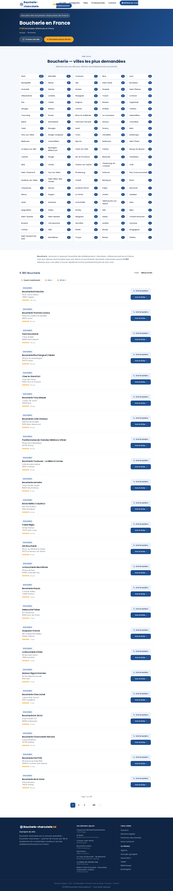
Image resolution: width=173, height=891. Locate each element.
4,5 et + (63, 280)
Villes (85, 3)
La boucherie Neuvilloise (35, 567)
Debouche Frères (31, 609)
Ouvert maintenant (32, 280)
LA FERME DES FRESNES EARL (87, 862)
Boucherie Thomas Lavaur (36, 312)
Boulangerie (126, 869)
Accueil (62, 3)
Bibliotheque (126, 865)
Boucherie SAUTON (32, 757)
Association (126, 858)
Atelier (123, 862)
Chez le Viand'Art (31, 376)
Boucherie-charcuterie (40, 4)
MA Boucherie (29, 545)
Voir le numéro (142, 291)
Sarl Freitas (81, 851)
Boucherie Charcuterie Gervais (38, 736)
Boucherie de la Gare (33, 779)
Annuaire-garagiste (129, 854)
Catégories (74, 3)
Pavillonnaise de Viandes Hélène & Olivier (44, 439)
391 (94, 805)
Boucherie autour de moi (60, 39)
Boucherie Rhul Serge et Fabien (38, 355)
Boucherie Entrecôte (33, 291)
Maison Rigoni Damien (34, 673)
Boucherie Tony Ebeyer (34, 397)
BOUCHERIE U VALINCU (33, 503)
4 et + (50, 280)
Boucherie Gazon (31, 588)
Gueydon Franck (31, 630)
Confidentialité (78, 883)
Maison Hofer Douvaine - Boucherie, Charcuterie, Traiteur (92, 868)
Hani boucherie (30, 333)
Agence (124, 850)
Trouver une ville (32, 39)
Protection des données (131, 838)
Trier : (137, 273)
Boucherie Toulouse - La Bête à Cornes (42, 461)
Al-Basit (80, 835)
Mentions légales (128, 834)
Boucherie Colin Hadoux (35, 418)
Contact (112, 3)
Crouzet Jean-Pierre (85, 840)
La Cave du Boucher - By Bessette (91, 857)
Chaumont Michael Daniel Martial (91, 830)
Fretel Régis (28, 524)
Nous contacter (127, 841)
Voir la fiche (140, 297)
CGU (70, 883)
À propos (125, 830)
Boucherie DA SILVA (32, 715)
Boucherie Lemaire (32, 482)
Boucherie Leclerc (84, 846)
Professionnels (98, 3)
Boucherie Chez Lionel (33, 694)
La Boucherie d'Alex (32, 651)
